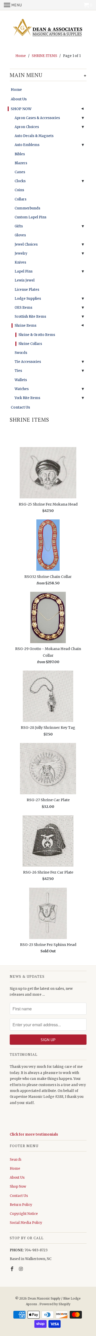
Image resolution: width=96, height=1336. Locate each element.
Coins (19, 190)
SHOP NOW (21, 109)
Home (16, 89)
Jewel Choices (26, 244)
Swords (21, 353)
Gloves (20, 235)
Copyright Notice (24, 1214)
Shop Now (18, 1186)
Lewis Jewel (25, 280)
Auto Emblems (27, 145)
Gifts (19, 226)
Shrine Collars (30, 344)
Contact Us (20, 407)
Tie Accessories (28, 362)
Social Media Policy (26, 1223)
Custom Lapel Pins (30, 217)
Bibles (20, 154)
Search (15, 1159)
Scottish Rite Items (30, 316)
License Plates (27, 289)
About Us (19, 99)
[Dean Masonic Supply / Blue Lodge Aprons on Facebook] (12, 1269)
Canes (20, 172)
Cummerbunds (27, 208)
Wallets (21, 380)
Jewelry (21, 253)
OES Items (23, 307)
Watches (22, 389)
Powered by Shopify (54, 1304)
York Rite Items (27, 398)
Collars (20, 199)
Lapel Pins (24, 271)
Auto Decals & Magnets (34, 136)
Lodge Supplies (28, 298)
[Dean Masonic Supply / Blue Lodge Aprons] (48, 28)
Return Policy (21, 1205)
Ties (18, 371)
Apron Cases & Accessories (37, 118)
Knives (20, 262)
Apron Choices (27, 127)
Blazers (21, 163)
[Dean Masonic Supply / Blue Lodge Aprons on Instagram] (21, 1269)
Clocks (20, 181)
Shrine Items (25, 325)
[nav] (13, 5)
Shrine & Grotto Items (36, 335)
